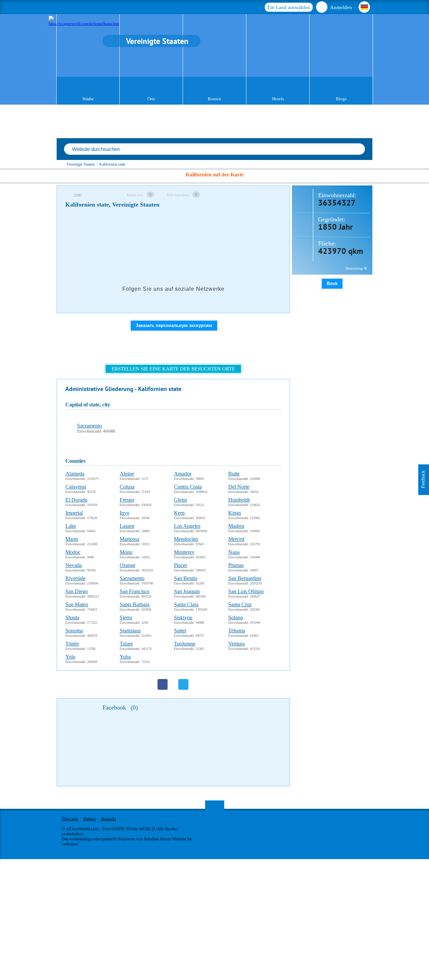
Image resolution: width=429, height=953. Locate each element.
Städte (88, 98)
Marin (71, 539)
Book (332, 283)
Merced (236, 539)
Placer (180, 565)
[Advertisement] (187, 233)
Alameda (74, 473)
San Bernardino (244, 578)
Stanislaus (130, 630)
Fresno (127, 500)
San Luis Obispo (246, 591)
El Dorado (76, 500)
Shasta (72, 617)
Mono (126, 552)
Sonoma (74, 630)
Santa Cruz (240, 604)
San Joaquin (187, 591)
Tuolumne (184, 644)
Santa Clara (186, 604)
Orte (151, 98)
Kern (179, 513)
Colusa (127, 487)
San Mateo (76, 604)
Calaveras (75, 487)
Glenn (180, 500)
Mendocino (186, 539)
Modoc (72, 552)
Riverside (75, 578)
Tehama (236, 630)
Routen (214, 98)
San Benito (185, 578)
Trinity (72, 644)
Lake (70, 526)
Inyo (124, 513)
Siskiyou (183, 617)
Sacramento (89, 426)
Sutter (180, 630)
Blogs (341, 98)
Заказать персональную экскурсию (174, 325)
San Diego (76, 591)
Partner (89, 818)
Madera (236, 526)
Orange (127, 565)
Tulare (126, 644)
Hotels (278, 98)
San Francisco (134, 591)
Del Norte (238, 487)
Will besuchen (178, 195)
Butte (234, 473)
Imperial (74, 513)
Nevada (73, 565)
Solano (235, 617)
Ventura (236, 644)
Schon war (135, 195)
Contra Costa (188, 487)
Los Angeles (187, 526)
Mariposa (129, 539)
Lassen (127, 526)
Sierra (126, 617)
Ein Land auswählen (288, 7)
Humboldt (239, 500)
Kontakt (108, 818)
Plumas (236, 565)
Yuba (125, 657)
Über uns (70, 818)
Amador (182, 473)
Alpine (127, 473)
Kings (234, 513)
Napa (234, 552)
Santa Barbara (134, 604)
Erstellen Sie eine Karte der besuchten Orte (173, 369)
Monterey (184, 552)
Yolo (70, 657)
